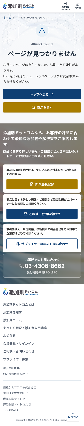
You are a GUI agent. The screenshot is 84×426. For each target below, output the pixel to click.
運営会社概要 (11, 368)
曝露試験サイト (12, 399)
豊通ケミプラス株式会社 (18, 387)
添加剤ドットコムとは (18, 304)
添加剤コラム (12, 320)
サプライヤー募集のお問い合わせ (44, 243)
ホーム (7, 18)
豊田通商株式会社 (14, 393)
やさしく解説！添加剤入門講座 (25, 327)
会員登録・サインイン (18, 343)
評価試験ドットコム (15, 404)
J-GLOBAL (9, 410)
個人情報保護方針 (14, 374)
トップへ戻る (39, 94)
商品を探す (45, 107)
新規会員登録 (44, 184)
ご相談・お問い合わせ (44, 214)
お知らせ (9, 335)
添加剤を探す (12, 312)
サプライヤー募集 (15, 359)
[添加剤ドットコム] (18, 6)
